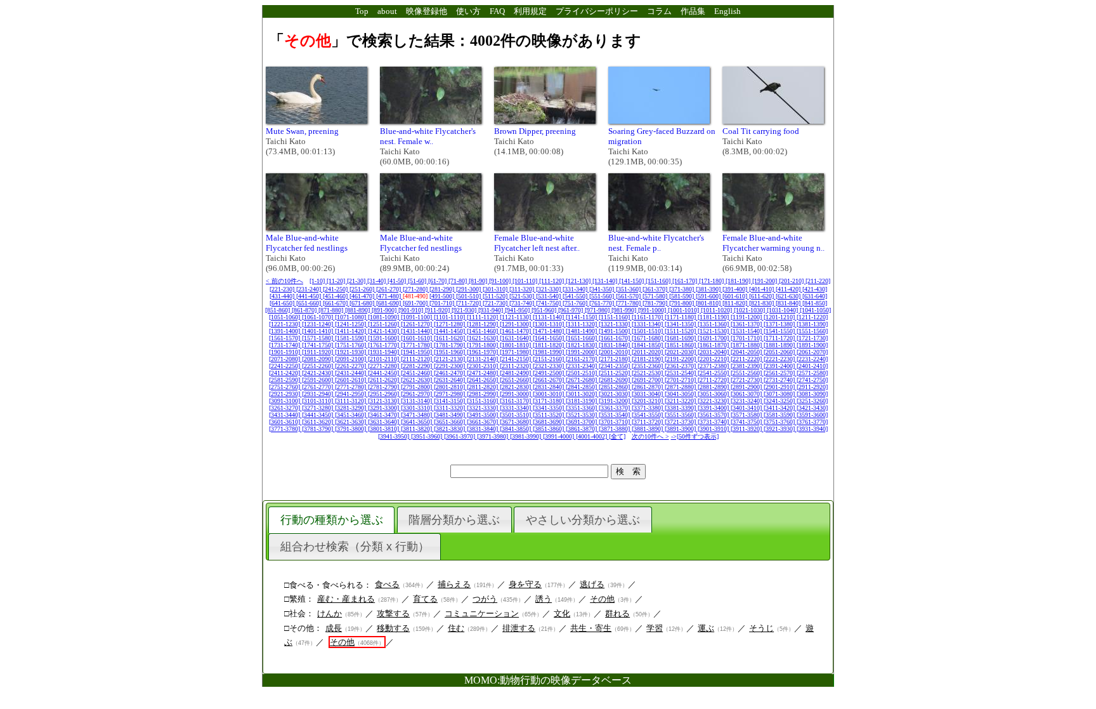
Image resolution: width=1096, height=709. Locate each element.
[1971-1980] (516, 351)
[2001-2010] (615, 351)
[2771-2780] (351, 386)
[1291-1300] (516, 324)
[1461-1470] (516, 331)
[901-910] (411, 310)
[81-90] (479, 280)
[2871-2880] (681, 386)
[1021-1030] (750, 310)
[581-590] (682, 296)
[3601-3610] (285, 421)
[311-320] (522, 289)
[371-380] (682, 289)
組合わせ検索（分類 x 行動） (354, 546)
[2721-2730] (747, 379)
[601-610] (735, 296)
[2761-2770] (318, 386)
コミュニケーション (482, 613)
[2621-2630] (417, 379)
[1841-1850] (648, 344)
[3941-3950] (394, 436)
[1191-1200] (747, 317)
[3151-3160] (483, 400)
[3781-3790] (318, 428)
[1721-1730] (812, 338)
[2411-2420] (285, 372)
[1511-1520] (681, 331)
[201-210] (792, 280)
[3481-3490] (450, 414)
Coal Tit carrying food (760, 131)
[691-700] (416, 303)
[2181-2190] (648, 358)
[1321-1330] (615, 324)
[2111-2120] (417, 358)
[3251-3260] (812, 400)
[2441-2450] (384, 372)
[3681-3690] (549, 421)
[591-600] (709, 296)
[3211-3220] (681, 400)
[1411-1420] (351, 331)
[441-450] (309, 296)
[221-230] (283, 289)
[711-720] (469, 303)
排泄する (518, 628)
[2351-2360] (648, 365)
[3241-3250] (780, 400)
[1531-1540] (747, 331)
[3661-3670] (483, 421)
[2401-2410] (812, 365)
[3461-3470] (384, 414)
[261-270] (389, 289)
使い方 (468, 11)
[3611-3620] (318, 421)
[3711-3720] (648, 421)
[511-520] (496, 296)
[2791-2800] (417, 386)
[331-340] (576, 289)
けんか (329, 613)
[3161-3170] (516, 400)
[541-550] (576, 296)
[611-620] (762, 296)
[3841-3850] (516, 428)
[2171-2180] (615, 358)
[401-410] (762, 289)
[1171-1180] (681, 317)
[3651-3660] (450, 421)
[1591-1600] (384, 338)
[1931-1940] (384, 351)
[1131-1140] (549, 317)
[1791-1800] (483, 344)
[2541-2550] (714, 372)
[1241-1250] (351, 324)
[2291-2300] (450, 365)
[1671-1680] (648, 338)
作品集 (693, 11)
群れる (617, 613)
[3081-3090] (812, 393)
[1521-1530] (714, 331)
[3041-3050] (681, 393)
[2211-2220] (747, 358)
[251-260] (362, 289)
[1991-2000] (582, 351)
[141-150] (632, 280)
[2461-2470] (450, 372)
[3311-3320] (450, 407)
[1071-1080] (351, 317)
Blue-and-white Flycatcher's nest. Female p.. (656, 243)
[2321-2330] (549, 365)
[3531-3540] (615, 414)
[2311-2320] (516, 365)
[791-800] (682, 303)
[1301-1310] (549, 324)
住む (456, 628)
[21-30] (357, 280)
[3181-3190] (582, 400)
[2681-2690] (615, 379)
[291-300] (469, 289)
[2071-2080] (285, 358)
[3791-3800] (351, 428)
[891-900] (385, 310)
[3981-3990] (526, 436)
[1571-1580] (318, 338)
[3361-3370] (615, 407)
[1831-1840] (615, 344)
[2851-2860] (615, 386)
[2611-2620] (384, 379)
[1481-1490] (582, 331)
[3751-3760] (780, 421)
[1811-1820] (549, 344)
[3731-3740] (714, 421)
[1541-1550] (780, 331)
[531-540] (549, 296)
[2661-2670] (549, 379)
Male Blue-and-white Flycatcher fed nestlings (307, 243)
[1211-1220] (812, 317)
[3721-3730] (681, 421)
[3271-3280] (318, 407)
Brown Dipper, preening (535, 131)
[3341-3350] (549, 407)
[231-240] (309, 289)
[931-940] (491, 310)
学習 (654, 628)
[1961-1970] (483, 351)
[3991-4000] (559, 436)
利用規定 (530, 11)
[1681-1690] (681, 338)
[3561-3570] (714, 414)
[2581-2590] (285, 379)
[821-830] (762, 303)
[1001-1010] (684, 310)
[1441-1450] (450, 331)
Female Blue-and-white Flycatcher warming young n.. (773, 243)
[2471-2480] (483, 372)
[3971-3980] (493, 436)
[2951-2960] (384, 393)
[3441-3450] (318, 414)
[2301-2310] (483, 365)
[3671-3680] (516, 421)
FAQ (497, 11)
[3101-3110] (318, 400)
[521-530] (522, 296)
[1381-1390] (812, 324)
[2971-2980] (450, 393)
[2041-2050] (747, 351)
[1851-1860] (681, 344)
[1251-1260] (384, 324)
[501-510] (469, 296)
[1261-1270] (417, 324)
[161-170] (685, 280)
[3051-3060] (714, 393)
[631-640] (814, 296)
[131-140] (605, 280)
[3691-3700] (582, 421)
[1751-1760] (351, 344)
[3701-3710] (615, 421)
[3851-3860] (549, 428)
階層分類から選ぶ (454, 520)
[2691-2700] (648, 379)
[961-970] (571, 310)
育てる (425, 599)
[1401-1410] (318, 331)
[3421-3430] (812, 407)
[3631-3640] (384, 421)
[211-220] (818, 280)
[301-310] (496, 289)
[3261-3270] (285, 407)
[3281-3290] (351, 407)
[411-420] (789, 289)
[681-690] (389, 303)
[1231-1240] (318, 324)
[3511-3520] (549, 414)
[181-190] (739, 280)
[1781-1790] (450, 344)
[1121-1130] (516, 317)
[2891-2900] (747, 386)
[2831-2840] (549, 386)
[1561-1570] (285, 338)
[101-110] (525, 280)
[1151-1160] (615, 317)
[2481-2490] (516, 372)
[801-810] (709, 303)
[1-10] (318, 280)
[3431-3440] (285, 414)
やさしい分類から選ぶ (583, 520)
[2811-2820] (483, 386)
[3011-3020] (582, 393)
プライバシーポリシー (597, 11)
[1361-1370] (747, 324)
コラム (659, 11)
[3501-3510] (516, 414)
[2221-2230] (780, 358)
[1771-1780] (417, 344)
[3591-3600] (812, 414)
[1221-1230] (285, 324)
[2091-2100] (351, 358)
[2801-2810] (450, 386)
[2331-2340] (582, 365)
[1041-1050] (815, 310)
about (387, 11)
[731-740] (522, 303)
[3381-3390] (681, 407)
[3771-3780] (285, 428)
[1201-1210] (780, 317)
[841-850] (814, 303)
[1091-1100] (417, 317)
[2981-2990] (483, 393)
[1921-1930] (351, 351)
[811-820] (735, 303)
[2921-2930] (285, 393)
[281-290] (442, 289)
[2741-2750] (812, 379)
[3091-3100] (285, 400)
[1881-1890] (780, 344)
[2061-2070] (812, 351)
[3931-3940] (812, 428)
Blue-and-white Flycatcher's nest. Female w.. (428, 136)
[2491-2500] (549, 372)
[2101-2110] (384, 358)
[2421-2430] (318, 372)
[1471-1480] (549, 331)
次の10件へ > (650, 436)
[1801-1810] (516, 344)
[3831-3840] (483, 428)
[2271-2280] (384, 365)
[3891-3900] (681, 428)
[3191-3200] (615, 400)
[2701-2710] (681, 379)
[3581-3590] (780, 414)
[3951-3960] (427, 436)
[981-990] (624, 310)
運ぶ (706, 628)
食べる (387, 584)
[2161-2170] (582, 358)
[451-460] (336, 296)
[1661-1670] (615, 338)
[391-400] (735, 289)
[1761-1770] (384, 344)
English (727, 11)
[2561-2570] (780, 372)
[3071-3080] (780, 393)
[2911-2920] (812, 386)
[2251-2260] (318, 365)
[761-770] (602, 303)
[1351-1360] (714, 324)
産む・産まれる (346, 599)
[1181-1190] (714, 317)
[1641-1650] (549, 338)
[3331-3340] (516, 407)
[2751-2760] (285, 386)
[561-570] (629, 296)
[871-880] (331, 310)
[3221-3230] (714, 400)
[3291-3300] (384, 407)
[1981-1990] (549, 351)
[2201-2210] (714, 358)
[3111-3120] (351, 400)
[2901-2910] (780, 386)
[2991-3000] (516, 393)
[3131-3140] (417, 400)
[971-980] (598, 310)
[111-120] (552, 280)
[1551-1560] (812, 331)
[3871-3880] (615, 428)
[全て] (617, 436)
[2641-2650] (483, 379)
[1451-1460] (483, 331)
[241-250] (336, 289)
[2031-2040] (714, 351)
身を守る (525, 584)
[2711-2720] (714, 379)
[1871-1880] (747, 344)
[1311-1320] (582, 324)
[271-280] (416, 289)
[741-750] (549, 303)
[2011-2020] (648, 351)
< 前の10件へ (284, 280)
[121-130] (579, 280)
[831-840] (789, 303)
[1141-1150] (582, 317)
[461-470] (362, 296)
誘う (543, 599)
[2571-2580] (812, 372)
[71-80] (458, 280)
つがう (485, 599)
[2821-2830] (516, 386)
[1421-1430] (384, 331)
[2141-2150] (516, 358)
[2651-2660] (516, 379)
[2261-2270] (351, 365)
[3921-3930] (780, 428)
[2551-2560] (747, 372)
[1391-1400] (285, 331)
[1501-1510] (648, 331)
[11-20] (337, 280)
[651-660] (309, 303)
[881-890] (358, 310)
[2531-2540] (681, 372)
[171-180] (712, 280)
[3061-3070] (747, 393)
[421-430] (814, 289)
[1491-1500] (615, 331)
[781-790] (656, 303)
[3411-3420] (780, 407)
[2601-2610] (351, 379)
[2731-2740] (780, 379)
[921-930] (465, 310)
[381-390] (709, 289)
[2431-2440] (351, 372)
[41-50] (398, 280)
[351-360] (629, 289)
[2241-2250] (285, 365)
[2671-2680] (582, 379)
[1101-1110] (450, 317)
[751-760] (576, 303)
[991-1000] (653, 310)
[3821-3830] (450, 428)
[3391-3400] (714, 407)
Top (362, 11)
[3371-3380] (648, 407)
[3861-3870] (582, 428)
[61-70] (438, 280)
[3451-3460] (351, 414)
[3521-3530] (582, 414)
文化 (562, 613)
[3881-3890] (648, 428)
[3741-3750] (747, 421)
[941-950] (518, 310)
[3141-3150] (450, 400)
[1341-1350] (681, 324)
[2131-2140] (483, 358)
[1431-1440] (417, 331)
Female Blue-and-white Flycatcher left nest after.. (537, 243)
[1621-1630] (483, 338)
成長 (333, 628)
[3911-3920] (747, 428)
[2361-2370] (681, 365)
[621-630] (789, 296)
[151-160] (659, 280)
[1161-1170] (648, 317)
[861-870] (305, 310)
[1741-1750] (318, 344)
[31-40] (377, 280)
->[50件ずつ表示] (695, 436)
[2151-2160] (549, 358)
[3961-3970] (460, 436)
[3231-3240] (747, 400)
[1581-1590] (351, 338)
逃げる (592, 584)
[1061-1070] (318, 317)
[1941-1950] (417, 351)
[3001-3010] (549, 393)
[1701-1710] (747, 338)
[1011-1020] (717, 310)
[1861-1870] (714, 344)
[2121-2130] (450, 358)
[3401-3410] (747, 407)
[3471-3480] (417, 414)
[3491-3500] (483, 414)
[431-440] (283, 296)
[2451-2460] (417, 372)
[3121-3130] (384, 400)
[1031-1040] (783, 310)
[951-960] (545, 310)
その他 (602, 599)
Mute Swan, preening (302, 131)
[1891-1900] (812, 344)
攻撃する (393, 613)
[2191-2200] (681, 358)
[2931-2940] (318, 393)
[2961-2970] (417, 393)
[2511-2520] (615, 372)
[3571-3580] (747, 414)
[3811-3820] (417, 428)
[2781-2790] (384, 386)
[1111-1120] (483, 317)
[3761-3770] (812, 421)
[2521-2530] (648, 372)
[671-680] (362, 303)
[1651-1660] (582, 338)
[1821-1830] (582, 344)
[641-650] (283, 303)
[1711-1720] (780, 338)
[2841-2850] (582, 386)
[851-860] (278, 310)
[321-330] (549, 289)
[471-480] (389, 296)
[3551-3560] (681, 414)
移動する (393, 628)
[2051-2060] (780, 351)
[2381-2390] (747, 365)
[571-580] (656, 296)
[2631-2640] (450, 379)
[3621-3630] (351, 421)
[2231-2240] (812, 358)
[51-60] (418, 280)
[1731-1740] (285, 344)
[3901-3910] (714, 428)
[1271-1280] (450, 324)
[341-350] (602, 289)
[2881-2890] (714, 386)
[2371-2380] (714, 365)
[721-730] (496, 303)
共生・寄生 (590, 628)
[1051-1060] (285, 317)
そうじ (761, 628)
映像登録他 (426, 11)
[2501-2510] (582, 372)
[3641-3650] (417, 421)
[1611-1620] (450, 338)
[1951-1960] (450, 351)
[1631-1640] (516, 338)
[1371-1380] (780, 324)
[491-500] (442, 296)
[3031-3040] (648, 393)
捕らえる (454, 584)
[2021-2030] (681, 351)
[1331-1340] (648, 324)
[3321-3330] (483, 407)
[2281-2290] (417, 365)
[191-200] (765, 280)
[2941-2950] (351, 393)
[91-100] (500, 280)
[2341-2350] (615, 365)
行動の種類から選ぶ (331, 520)
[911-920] (438, 310)
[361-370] (656, 289)
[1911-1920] (318, 351)
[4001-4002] (592, 436)
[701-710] (442, 303)
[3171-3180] (549, 400)
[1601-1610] (417, 338)
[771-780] (629, 303)
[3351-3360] (582, 407)
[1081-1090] (384, 317)
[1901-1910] (285, 351)
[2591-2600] (318, 379)
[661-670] (336, 303)
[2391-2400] (780, 365)
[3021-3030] (615, 393)
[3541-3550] (648, 414)
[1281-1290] (483, 324)
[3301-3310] (417, 407)
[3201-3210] (648, 400)
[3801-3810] (384, 428)
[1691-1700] (714, 338)
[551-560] (602, 296)
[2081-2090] (318, 358)
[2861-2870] (648, 386)
